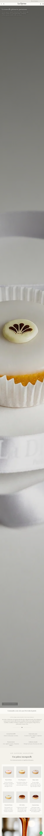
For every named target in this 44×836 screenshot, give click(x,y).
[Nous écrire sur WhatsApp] (41, 833)
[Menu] (1, 4)
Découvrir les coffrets (10, 703)
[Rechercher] (4, 4)
